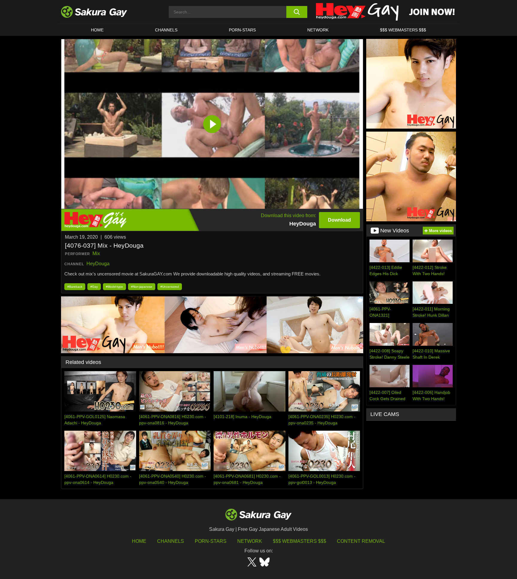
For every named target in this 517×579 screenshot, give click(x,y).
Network (318, 30)
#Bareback (74, 286)
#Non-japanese (141, 286)
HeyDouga (98, 263)
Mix (96, 253)
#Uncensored (169, 286)
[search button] (296, 12)
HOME (97, 30)
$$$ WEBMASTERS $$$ (403, 30)
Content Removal (361, 541)
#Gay (94, 286)
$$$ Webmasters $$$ (299, 541)
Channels (166, 30)
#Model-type (114, 286)
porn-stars (242, 30)
